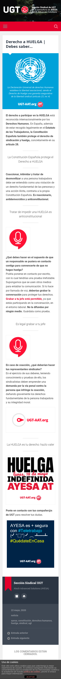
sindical (23, 623)
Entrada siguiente (20, 638)
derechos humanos (42, 620)
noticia (14, 615)
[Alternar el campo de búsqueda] (56, 26)
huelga (14, 623)
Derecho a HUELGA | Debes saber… (25, 44)
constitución (24, 620)
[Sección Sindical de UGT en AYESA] (30, 11)
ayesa (14, 620)
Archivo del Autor (17, 596)
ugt (30, 623)
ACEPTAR (31, 677)
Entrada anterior (19, 633)
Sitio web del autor (24, 596)
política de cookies (32, 672)
